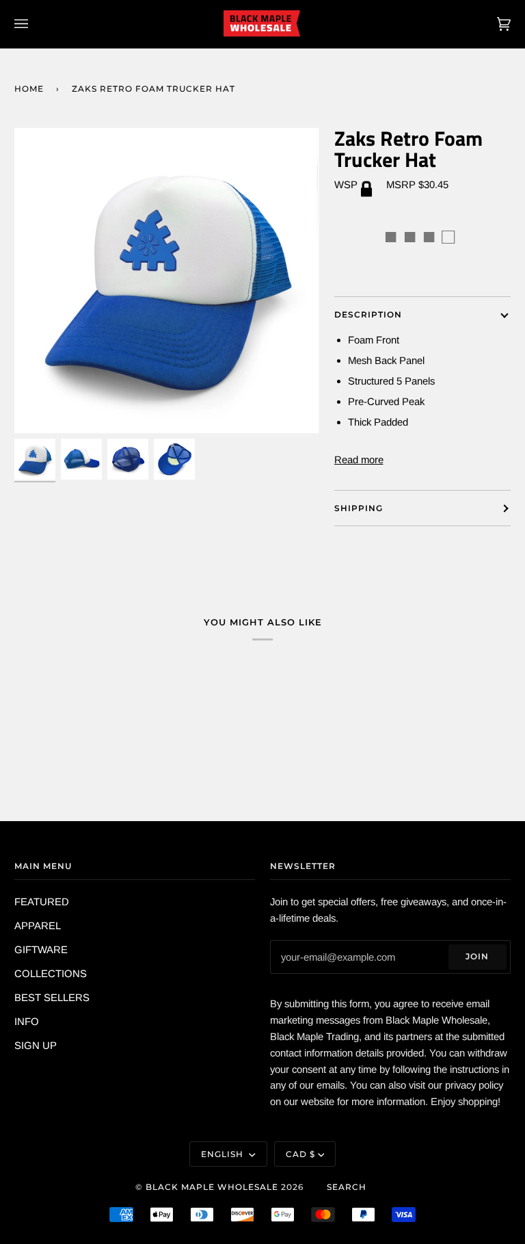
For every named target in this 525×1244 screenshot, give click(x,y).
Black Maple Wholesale (212, 1187)
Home (29, 88)
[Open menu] (34, 24)
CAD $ (300, 1154)
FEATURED (41, 901)
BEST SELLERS (52, 997)
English (223, 1154)
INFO (26, 1021)
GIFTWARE (41, 949)
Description (368, 314)
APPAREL (37, 925)
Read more (358, 459)
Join (477, 956)
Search (346, 1187)
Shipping (358, 508)
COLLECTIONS (50, 973)
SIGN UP (35, 1045)
